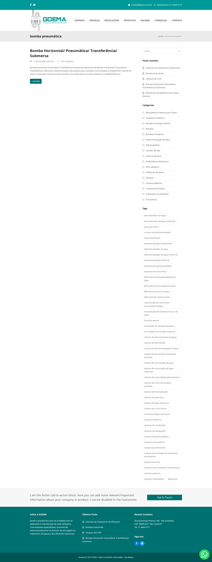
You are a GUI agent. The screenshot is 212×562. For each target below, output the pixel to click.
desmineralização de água (156, 249)
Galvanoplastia (153, 145)
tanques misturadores (154, 442)
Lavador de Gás (153, 150)
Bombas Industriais (155, 73)
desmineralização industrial (156, 260)
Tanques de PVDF (154, 78)
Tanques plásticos (154, 183)
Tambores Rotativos (155, 172)
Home (160, 36)
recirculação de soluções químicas (159, 331)
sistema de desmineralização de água (161, 348)
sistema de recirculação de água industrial (159, 370)
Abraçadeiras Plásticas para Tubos (161, 112)
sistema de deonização (154, 342)
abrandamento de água (155, 215)
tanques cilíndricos (152, 419)
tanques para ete (152, 462)
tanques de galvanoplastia (156, 436)
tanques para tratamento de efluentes (162, 467)
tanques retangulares (154, 478)
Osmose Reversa (153, 156)
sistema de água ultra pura (156, 402)
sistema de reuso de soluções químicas (157, 384)
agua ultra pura (151, 226)
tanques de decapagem (155, 431)
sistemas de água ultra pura (157, 414)
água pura (172, 478)
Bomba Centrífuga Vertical (158, 123)
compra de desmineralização (157, 232)
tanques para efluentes (155, 447)
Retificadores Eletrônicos (157, 161)
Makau (130, 557)
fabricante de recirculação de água (160, 285)
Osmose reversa (151, 320)
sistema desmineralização (156, 391)
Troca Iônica (151, 199)
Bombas (149, 128)
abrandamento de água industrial (159, 221)
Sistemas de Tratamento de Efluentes (163, 67)
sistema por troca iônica (155, 408)
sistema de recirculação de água (159, 362)
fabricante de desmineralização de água (160, 279)
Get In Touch (164, 497)
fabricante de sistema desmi (157, 297)
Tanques (150, 177)
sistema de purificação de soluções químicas (160, 356)
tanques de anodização (155, 425)
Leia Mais (36, 81)
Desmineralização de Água (158, 139)
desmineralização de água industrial (160, 254)
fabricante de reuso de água (157, 291)
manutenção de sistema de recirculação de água (156, 304)
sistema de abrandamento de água (160, 337)
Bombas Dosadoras (155, 134)
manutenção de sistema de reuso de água (161, 313)
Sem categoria (67, 61)
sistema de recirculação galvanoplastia (162, 377)
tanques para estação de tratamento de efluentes (161, 455)
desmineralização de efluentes (158, 243)
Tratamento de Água (155, 188)
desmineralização (152, 238)
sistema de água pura (154, 397)
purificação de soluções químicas (159, 326)
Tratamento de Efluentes (157, 194)
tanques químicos (152, 473)
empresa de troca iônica (155, 271)
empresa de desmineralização (157, 266)
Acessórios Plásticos (155, 118)
